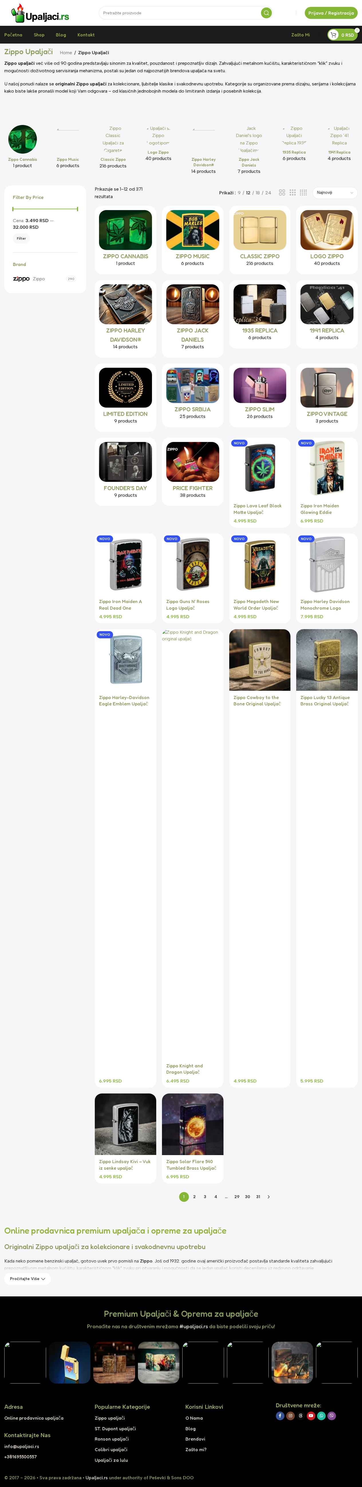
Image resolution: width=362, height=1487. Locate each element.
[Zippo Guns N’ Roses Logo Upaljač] (192, 564)
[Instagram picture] (25, 1363)
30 (247, 1196)
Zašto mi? (196, 1449)
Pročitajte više (24, 1278)
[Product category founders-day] (125, 472)
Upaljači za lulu (111, 1460)
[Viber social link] (331, 1416)
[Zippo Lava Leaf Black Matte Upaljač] (260, 468)
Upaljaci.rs (97, 1477)
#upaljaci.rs (193, 1326)
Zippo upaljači (110, 1418)
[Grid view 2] (282, 193)
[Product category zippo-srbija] (192, 395)
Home (66, 52)
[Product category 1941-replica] (339, 145)
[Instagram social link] (290, 1416)
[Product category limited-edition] (125, 398)
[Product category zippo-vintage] (326, 398)
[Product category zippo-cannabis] (22, 148)
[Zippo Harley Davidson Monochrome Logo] (327, 564)
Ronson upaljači (112, 1439)
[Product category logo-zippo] (158, 145)
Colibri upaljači (111, 1449)
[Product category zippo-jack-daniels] (249, 151)
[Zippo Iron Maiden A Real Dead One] (125, 564)
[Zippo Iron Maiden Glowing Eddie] (327, 468)
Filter (21, 238)
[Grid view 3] (293, 193)
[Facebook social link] (280, 1416)
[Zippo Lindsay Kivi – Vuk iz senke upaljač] (125, 1124)
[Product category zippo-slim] (260, 395)
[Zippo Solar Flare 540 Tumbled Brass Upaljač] (192, 1124)
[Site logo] (40, 12)
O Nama (194, 1418)
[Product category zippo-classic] (113, 149)
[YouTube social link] (311, 1416)
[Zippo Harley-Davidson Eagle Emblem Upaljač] (125, 660)
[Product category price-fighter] (192, 472)
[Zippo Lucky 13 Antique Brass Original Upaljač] (327, 660)
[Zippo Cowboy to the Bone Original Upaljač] (260, 660)
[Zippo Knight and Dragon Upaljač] (192, 844)
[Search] (266, 12)
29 (237, 1196)
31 (258, 1196)
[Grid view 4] (303, 193)
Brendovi (195, 1439)
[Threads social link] (300, 1416)
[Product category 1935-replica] (294, 145)
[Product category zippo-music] (68, 148)
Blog (190, 1428)
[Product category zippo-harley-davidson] (203, 151)
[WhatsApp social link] (321, 1416)
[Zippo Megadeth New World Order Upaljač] (260, 564)
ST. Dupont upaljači (115, 1428)
